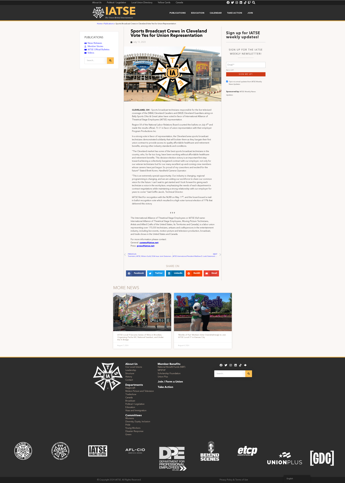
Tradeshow (130, 394)
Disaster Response (134, 431)
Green (128, 435)
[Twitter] (232, 2)
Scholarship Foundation (169, 374)
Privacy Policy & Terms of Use (234, 480)
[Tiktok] (245, 2)
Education (197, 13)
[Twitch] (249, 2)
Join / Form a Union (170, 381)
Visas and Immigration (135, 411)
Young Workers (132, 428)
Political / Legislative (134, 404)
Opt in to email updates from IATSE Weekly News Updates (245, 83)
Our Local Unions (133, 367)
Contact (129, 380)
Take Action (234, 13)
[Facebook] (228, 2)
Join (250, 13)
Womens (129, 418)
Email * (231, 63)
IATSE (120, 11)
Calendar (216, 13)
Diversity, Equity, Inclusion (137, 422)
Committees (133, 415)
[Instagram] (236, 2)
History (128, 377)
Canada (129, 398)
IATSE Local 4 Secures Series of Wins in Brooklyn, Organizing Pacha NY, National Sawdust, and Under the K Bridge (140, 337)
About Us (131, 364)
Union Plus (163, 377)
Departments (134, 385)
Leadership (130, 370)
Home (99, 24)
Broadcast (130, 401)
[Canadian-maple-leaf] (245, 365)
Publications (178, 13)
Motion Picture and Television (139, 391)
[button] (136, 273)
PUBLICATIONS (93, 37)
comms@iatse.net (148, 243)
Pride (127, 425)
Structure (129, 374)
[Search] (253, 2)
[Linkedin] (241, 2)
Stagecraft (130, 388)
